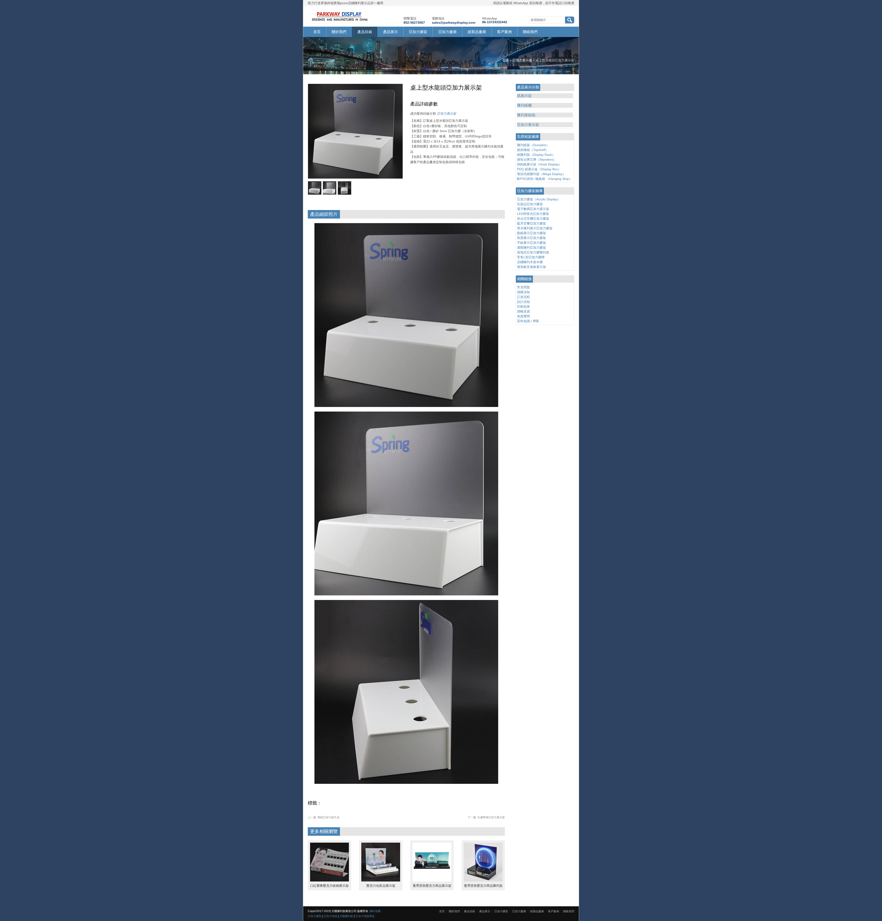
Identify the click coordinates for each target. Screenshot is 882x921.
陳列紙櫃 (524, 105)
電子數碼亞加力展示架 (533, 209)
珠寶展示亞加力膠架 (531, 238)
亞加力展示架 (522, 60)
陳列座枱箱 (526, 115)
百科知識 (523, 321)
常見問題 (523, 287)
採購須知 (523, 292)
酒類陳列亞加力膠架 (531, 247)
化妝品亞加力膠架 (530, 204)
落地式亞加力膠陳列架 (533, 252)
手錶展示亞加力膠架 (531, 242)
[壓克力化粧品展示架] (380, 880)
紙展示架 (524, 96)
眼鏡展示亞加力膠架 (531, 233)
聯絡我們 (530, 32)
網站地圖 (375, 911)
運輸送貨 (523, 311)
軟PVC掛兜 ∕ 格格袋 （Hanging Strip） (544, 179)
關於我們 (339, 32)
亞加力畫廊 (447, 32)
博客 (536, 321)
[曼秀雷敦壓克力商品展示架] (432, 880)
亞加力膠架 (418, 32)
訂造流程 (523, 297)
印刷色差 (523, 306)
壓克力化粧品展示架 (380, 885)
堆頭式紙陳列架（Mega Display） (541, 174)
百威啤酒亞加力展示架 (486, 817)
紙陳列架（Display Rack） (536, 154)
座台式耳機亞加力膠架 (533, 218)
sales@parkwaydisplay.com (453, 22)
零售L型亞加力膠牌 (531, 257)
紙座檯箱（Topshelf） (532, 150)
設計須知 (523, 302)
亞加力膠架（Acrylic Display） (538, 199)
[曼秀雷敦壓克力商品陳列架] (483, 880)
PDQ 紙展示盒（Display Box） (539, 169)
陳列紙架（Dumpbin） (533, 145)
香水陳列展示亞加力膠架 (534, 228)
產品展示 (390, 32)
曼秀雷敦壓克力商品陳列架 (483, 885)
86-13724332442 (494, 22)
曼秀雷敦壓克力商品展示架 (432, 885)
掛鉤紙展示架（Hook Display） (539, 164)
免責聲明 (523, 316)
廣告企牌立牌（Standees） (537, 159)
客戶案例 (504, 32)
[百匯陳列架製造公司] (340, 21)
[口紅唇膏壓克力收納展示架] (329, 880)
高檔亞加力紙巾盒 (323, 817)
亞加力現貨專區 (365, 916)
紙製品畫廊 (477, 32)
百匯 (506, 60)
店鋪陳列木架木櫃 (530, 262)
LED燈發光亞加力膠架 (533, 214)
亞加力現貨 (330, 916)
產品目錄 (364, 32)
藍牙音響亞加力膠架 (531, 223)
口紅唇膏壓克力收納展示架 (329, 885)
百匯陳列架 (346, 916)
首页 (317, 32)
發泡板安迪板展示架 (531, 267)
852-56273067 (414, 22)
